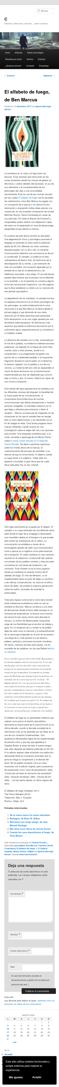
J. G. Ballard (41, 848)
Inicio (7, 52)
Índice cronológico (35, 52)
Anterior (9, 75)
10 (8, 1028)
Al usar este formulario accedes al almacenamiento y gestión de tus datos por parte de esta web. (30, 980)
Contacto (30, 65)
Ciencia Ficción (39, 842)
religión (30, 851)
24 (8, 1035)
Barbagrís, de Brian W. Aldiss (25, 818)
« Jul (14, 1042)
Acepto (36, 1077)
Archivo (30, 59)
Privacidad (44, 65)
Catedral (42, 845)
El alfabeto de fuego (26, 848)
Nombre (15, 934)
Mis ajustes (16, 1077)
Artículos (18, 52)
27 (28, 1035)
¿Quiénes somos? (13, 65)
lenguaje (8, 851)
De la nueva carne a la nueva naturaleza (30, 815)
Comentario (16, 893)
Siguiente (49, 75)
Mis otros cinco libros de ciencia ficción (30, 828)
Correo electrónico (20, 950)
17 (8, 1032)
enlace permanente (28, 854)
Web (12, 966)
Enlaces (41, 59)
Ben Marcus (31, 845)
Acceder (8, 1054)
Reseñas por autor (13, 59)
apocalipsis (19, 845)
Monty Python (19, 851)
